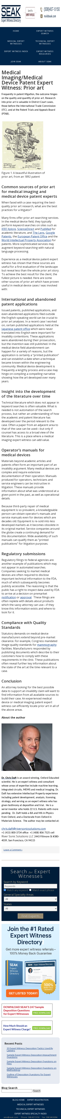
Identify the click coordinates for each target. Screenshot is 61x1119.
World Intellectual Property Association (26, 240)
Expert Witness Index (16, 51)
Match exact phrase (43, 890)
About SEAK (45, 61)
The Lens (38, 233)
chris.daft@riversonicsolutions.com (24, 829)
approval (26, 597)
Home (16, 31)
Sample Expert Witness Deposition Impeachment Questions (31, 1056)
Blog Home (19, 1099)
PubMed (45, 229)
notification (9, 597)
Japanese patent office (16, 329)
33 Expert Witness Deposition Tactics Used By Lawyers (30, 1049)
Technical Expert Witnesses (45, 42)
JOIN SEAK (16, 61)
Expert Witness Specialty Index (31, 1113)
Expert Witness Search (45, 32)
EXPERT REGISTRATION (37, 1099)
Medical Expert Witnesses (15, 42)
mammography (47, 645)
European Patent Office (32, 236)
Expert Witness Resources (45, 52)
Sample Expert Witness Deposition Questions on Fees (31, 1062)
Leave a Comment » (13, 849)
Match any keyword (17, 890)
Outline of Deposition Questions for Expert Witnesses (28, 1075)
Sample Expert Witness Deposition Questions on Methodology (31, 1069)
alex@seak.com (11, 1117)
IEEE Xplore (9, 229)
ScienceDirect (25, 229)
